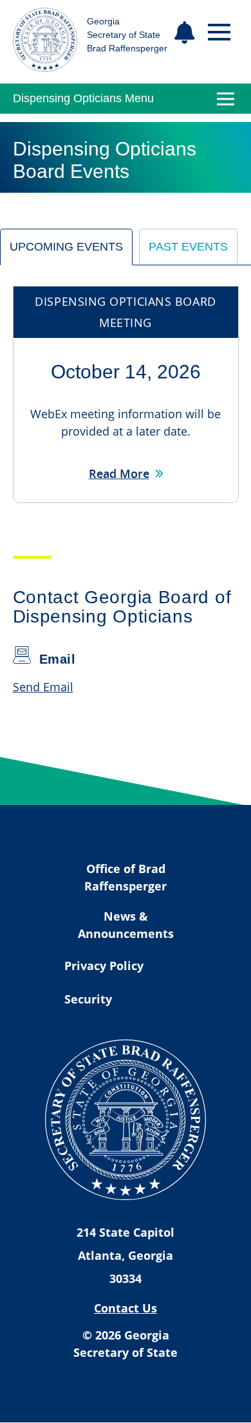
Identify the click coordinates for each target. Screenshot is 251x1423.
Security (88, 999)
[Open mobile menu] (219, 32)
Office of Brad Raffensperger (125, 877)
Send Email (43, 686)
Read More (119, 473)
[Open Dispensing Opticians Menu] (226, 99)
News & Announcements (126, 924)
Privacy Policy (104, 965)
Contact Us (125, 1308)
